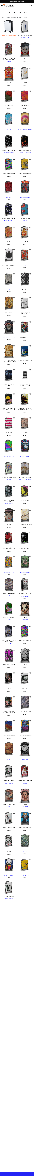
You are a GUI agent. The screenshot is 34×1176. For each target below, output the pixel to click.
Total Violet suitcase (25, 711)
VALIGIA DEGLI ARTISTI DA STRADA (8, 688)
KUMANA (9, 363)
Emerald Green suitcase (25, 850)
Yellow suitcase (9, 312)
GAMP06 (9, 106)
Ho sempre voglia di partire (9, 337)
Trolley (9, 241)
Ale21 (9, 289)
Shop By (8, 1174)
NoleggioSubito (25, 37)
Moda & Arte (25, 60)
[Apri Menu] (1, 5)
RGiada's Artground (9, 152)
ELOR (25, 106)
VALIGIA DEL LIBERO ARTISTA (9, 477)
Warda (25, 264)
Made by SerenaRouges (25, 197)
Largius (25, 243)
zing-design (9, 197)
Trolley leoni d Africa (9, 288)
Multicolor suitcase (9, 804)
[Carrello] (32, 5)
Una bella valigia (25, 218)
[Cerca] (25, 5)
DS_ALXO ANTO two (25, 361)
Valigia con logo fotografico (25, 313)
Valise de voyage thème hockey (9, 385)
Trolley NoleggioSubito (25, 35)
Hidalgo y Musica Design (9, 243)
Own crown (25, 339)
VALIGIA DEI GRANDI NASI (9, 617)
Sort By (25, 1174)
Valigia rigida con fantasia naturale (25, 337)
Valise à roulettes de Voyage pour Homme (25, 547)
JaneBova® (8, 387)
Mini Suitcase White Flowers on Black (25, 385)
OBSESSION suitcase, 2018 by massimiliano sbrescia (25, 781)
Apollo (25, 84)
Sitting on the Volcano (9, 174)
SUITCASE (9, 82)
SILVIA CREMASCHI (9, 84)
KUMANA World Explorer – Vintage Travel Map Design (9, 361)
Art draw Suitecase (8, 896)
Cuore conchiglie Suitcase (9, 501)
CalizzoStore (9, 267)
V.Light (9, 313)
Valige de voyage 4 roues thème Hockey (9, 641)
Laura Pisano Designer (9, 220)
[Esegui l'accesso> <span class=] (29, 5)
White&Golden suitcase (25, 524)
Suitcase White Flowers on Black (25, 288)
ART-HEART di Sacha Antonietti (25, 129)
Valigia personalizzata (8, 127)
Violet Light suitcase (9, 593)
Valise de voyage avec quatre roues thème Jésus (25, 409)
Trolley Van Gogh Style (25, 360)
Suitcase (25, 58)
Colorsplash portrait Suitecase (25, 688)
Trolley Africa (25, 500)
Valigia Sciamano (9, 336)
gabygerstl (25, 291)
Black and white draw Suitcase (9, 850)
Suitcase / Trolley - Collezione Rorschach (9, 265)
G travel (25, 82)
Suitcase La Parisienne (25, 477)
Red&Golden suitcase (9, 757)
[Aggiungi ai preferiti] (30, 22)
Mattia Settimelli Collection (25, 152)
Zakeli (25, 265)
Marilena (25, 220)
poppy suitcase (9, 105)
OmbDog (25, 174)
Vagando (25, 432)
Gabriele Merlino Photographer (25, 315)
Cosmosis (9, 129)
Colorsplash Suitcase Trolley (25, 594)
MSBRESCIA (9, 61)
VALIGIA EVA (25, 241)
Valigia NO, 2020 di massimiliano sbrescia (9, 712)
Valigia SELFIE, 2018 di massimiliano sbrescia (9, 59)
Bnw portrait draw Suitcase (9, 781)
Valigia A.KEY (9, 432)
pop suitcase (25, 105)
